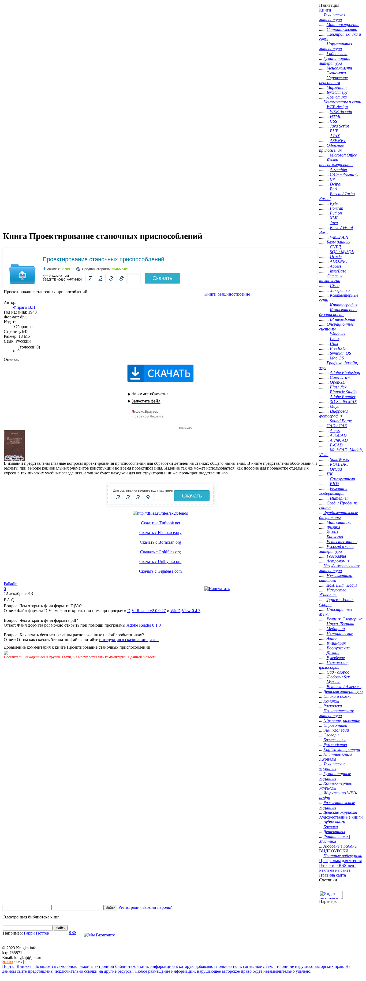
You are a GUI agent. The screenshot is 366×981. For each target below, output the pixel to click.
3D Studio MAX (343, 401)
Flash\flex (338, 387)
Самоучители (342, 479)
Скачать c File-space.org (160, 532)
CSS (333, 121)
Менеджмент (339, 68)
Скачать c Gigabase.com (160, 571)
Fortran (336, 208)
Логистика (337, 97)
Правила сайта (332, 875)
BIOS (334, 483)
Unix (334, 343)
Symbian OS (340, 353)
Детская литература (343, 691)
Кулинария (336, 643)
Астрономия (338, 561)
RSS (72, 932)
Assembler (339, 169)
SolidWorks (339, 459)
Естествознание (342, 541)
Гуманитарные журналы (335, 776)
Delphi (335, 184)
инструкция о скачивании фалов (129, 639)
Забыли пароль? (157, 907)
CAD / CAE (337, 425)
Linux (334, 338)
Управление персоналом (333, 80)
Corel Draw (340, 377)
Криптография (343, 305)
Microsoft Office (343, 155)
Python (336, 213)
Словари (331, 735)
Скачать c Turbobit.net (160, 523)
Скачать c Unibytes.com (160, 561)
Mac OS (337, 358)
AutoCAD (338, 435)
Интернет (340, 498)
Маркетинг (337, 87)
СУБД (335, 247)
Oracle (336, 256)
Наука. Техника (340, 624)
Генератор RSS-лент (337, 865)
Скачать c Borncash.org (160, 542)
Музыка (334, 682)
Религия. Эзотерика (345, 619)
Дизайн (333, 653)
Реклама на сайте (334, 870)
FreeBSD (338, 348)
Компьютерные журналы (335, 785)
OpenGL (337, 382)
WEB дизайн (341, 111)
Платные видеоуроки (342, 855)
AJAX (335, 135)
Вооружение (338, 648)
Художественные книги (341, 817)
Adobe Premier (343, 396)
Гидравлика (337, 53)
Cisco (334, 285)
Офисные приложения (331, 147)
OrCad (336, 469)
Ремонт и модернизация (333, 491)
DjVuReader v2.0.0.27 (146, 610)
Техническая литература (332, 17)
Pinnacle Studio (343, 392)
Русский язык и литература (336, 549)
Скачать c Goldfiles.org (160, 552)
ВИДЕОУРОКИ (334, 851)
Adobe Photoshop (345, 372)
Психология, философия (334, 665)
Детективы (334, 831)
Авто (332, 638)
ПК (330, 474)
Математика (339, 522)
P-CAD (336, 445)
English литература (341, 749)
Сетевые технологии (331, 278)
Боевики (330, 826)
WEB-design (337, 106)
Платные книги (337, 754)
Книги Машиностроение (227, 294)
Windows (337, 334)
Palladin (10, 584)
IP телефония (342, 319)
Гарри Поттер (36, 933)
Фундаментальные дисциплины (338, 515)
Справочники (335, 725)
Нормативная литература (335, 46)
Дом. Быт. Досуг (342, 585)
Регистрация (129, 907)
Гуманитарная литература (334, 61)
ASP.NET (338, 140)
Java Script (339, 126)
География (336, 556)
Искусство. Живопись (333, 592)
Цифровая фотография (333, 413)
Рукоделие (336, 657)
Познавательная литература (336, 713)
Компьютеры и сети (342, 102)
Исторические (340, 633)
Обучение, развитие (341, 720)
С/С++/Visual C (344, 174)
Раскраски (332, 706)
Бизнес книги (334, 739)
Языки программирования (336, 162)
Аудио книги (334, 822)
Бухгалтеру (337, 92)
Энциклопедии (336, 730)
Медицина (336, 628)
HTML (335, 116)
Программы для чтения (340, 860)
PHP (334, 131)
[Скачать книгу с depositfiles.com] (160, 513)
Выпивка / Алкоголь (344, 686)
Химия (332, 532)
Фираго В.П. (24, 307)
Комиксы (331, 701)
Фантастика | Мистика (334, 839)
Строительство (342, 29)
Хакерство (340, 290)
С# (332, 179)
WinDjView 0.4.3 (185, 610)
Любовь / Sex (338, 677)
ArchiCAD (339, 440)
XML (334, 218)
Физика (333, 527)
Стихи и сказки (337, 696)
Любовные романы (340, 846)
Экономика (336, 73)
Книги (325, 10)
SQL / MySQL (342, 251)
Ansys (335, 430)
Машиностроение (343, 24)
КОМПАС (339, 464)
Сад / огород (338, 672)
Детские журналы (340, 812)
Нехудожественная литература (339, 568)
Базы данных (338, 242)
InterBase (338, 271)
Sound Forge (341, 421)
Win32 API (339, 237)
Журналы (327, 759)
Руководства (335, 744)
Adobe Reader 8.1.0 (143, 625)
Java (334, 222)
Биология (335, 537)
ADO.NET (339, 261)
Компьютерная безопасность (338, 312)
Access (335, 266)
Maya (334, 406)
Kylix (334, 203)
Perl (333, 189)
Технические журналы (332, 766)
